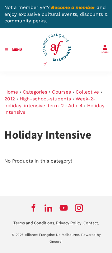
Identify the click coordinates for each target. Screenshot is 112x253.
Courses (61, 92)
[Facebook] (33, 208)
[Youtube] (63, 208)
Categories (35, 92)
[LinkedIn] (48, 208)
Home (11, 92)
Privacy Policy (69, 223)
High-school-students (45, 99)
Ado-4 (75, 105)
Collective (87, 92)
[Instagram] (79, 208)
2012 (9, 99)
